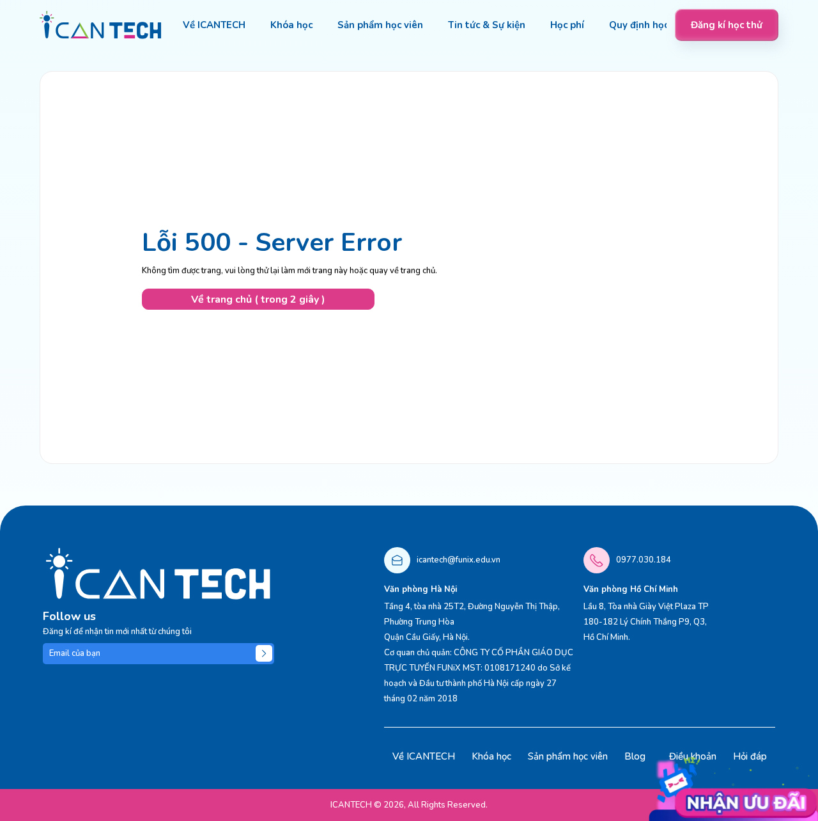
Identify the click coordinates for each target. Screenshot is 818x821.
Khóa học (491, 756)
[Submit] (264, 653)
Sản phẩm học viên (568, 756)
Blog (634, 756)
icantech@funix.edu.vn (458, 560)
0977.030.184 (643, 560)
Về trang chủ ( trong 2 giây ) (258, 299)
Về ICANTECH (423, 756)
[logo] (101, 25)
